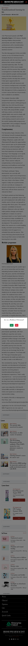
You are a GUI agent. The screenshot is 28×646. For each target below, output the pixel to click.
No (16, 325)
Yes (12, 325)
